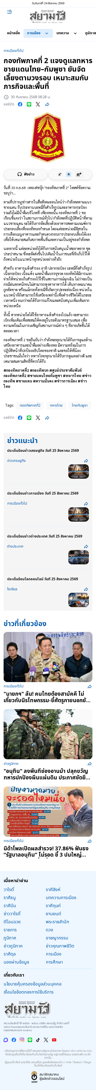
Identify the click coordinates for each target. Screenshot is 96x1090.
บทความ (62, 33)
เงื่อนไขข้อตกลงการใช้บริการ (29, 992)
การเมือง (33, 33)
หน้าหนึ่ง (13, 33)
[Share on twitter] (38, 104)
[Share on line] (29, 104)
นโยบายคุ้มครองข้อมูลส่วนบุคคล (32, 984)
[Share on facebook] (20, 104)
